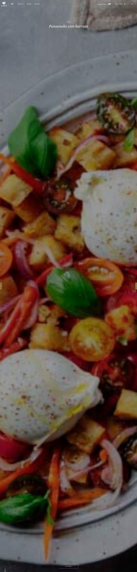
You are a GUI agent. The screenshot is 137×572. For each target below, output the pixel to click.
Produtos (20, 4)
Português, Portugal (102, 4)
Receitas (29, 4)
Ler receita (68, 566)
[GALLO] (4, 4)
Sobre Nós (37, 4)
